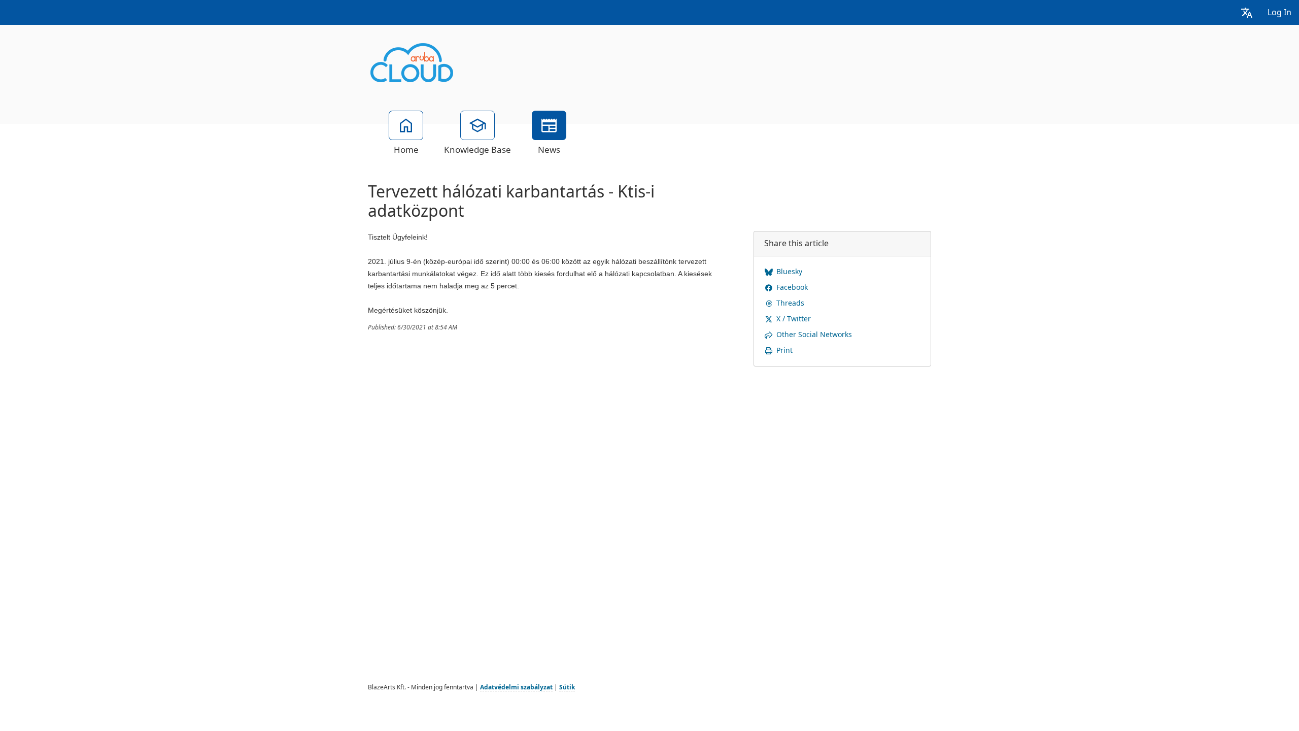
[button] (1247, 12)
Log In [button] (1279, 12)
